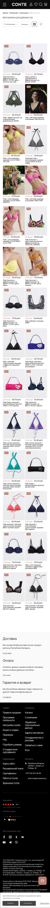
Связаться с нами (33, 745)
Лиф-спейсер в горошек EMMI (34, 322)
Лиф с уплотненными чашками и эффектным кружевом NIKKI (33, 566)
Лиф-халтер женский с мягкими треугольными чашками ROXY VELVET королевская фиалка (34, 445)
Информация (8, 759)
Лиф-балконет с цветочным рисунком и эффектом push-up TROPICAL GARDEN (34, 242)
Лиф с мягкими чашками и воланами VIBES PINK (34, 199)
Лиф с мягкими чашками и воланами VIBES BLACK (34, 118)
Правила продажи (12, 712)
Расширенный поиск (13, 768)
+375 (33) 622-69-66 (33, 773)
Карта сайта (9, 763)
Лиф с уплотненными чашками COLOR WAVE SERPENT (11, 200)
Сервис (6, 708)
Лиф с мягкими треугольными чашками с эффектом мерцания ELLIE (12, 364)
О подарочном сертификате (10, 751)
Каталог (29, 712)
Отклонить (28, 903)
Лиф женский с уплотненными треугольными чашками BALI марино (34, 526)
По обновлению (10, 24)
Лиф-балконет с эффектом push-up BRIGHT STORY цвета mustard (33, 282)
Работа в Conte (10, 778)
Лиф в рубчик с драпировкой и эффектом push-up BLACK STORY (32, 79)
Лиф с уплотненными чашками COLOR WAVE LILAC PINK (11, 241)
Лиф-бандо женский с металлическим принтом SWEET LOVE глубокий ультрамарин (34, 364)
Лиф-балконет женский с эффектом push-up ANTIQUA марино (12, 566)
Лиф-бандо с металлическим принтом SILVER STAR (34, 485)
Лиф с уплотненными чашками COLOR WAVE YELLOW (11, 160)
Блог (27, 750)
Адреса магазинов (34, 732)
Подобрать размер (12, 744)
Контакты (29, 759)
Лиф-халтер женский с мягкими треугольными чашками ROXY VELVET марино (12, 445)
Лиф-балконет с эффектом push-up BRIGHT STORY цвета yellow (11, 282)
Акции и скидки (10, 730)
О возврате (7, 697)
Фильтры (25, 24)
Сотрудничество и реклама (34, 739)
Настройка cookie (11, 725)
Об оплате (7, 675)
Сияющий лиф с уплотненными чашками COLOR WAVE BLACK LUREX (34, 161)
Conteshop (29, 708)
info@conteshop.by (39, 778)
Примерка (8, 734)
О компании (31, 717)
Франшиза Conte (11, 783)
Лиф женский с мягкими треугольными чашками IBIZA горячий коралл (12, 525)
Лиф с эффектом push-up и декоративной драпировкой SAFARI (12, 119)
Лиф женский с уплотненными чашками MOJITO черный (12, 607)
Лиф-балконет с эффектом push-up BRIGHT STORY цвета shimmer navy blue (11, 79)
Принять (10, 903)
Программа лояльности (9, 719)
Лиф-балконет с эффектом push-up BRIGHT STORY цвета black (11, 323)
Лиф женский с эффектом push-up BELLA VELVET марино (33, 404)
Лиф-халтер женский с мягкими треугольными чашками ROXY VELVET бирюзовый (12, 486)
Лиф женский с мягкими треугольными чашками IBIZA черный (34, 607)
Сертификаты (9, 773)
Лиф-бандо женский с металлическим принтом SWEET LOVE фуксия (12, 404)
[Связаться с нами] (42, 881)
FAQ (5, 739)
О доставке (7, 653)
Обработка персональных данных (32, 725)
